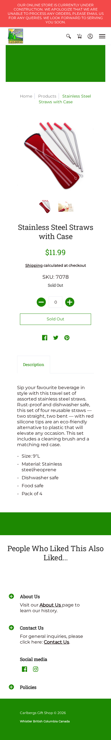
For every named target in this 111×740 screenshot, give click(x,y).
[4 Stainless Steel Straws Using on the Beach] (65, 206)
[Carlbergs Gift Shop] (16, 36)
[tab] (33, 364)
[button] (68, 36)
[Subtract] (41, 302)
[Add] (69, 302)
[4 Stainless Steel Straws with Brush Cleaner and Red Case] (45, 206)
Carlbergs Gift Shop (36, 713)
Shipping (34, 265)
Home (26, 96)
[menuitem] (68, 36)
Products (47, 96)
